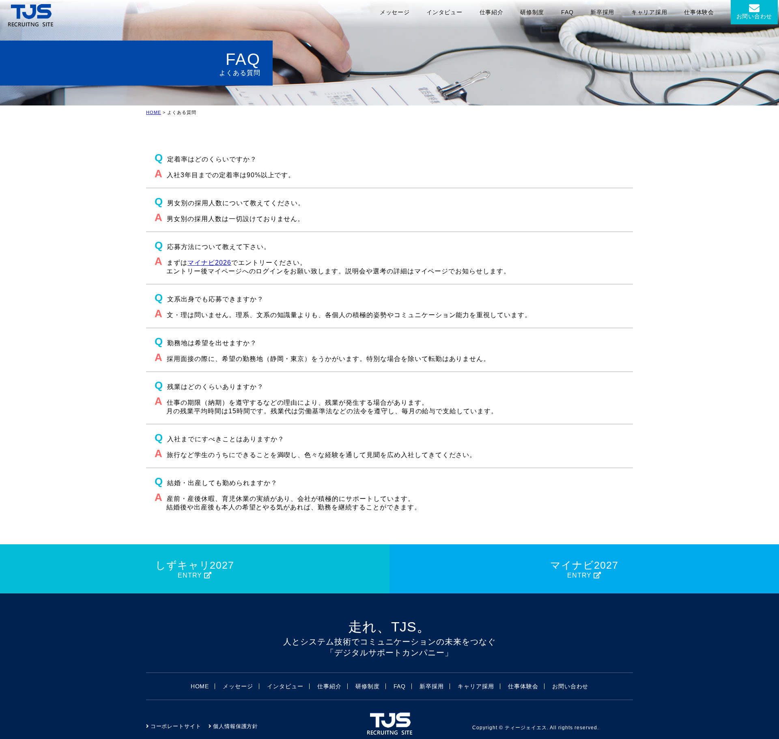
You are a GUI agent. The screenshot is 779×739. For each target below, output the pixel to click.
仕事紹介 (492, 12)
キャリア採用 (649, 12)
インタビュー (444, 12)
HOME (153, 112)
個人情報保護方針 (235, 726)
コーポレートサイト (176, 726)
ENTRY (195, 569)
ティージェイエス (526, 727)
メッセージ (395, 12)
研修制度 (532, 12)
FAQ (567, 12)
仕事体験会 (699, 12)
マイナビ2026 (209, 262)
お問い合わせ (754, 16)
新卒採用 (602, 12)
